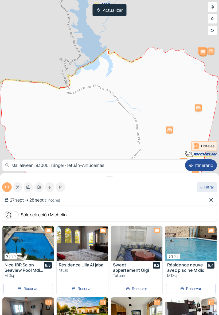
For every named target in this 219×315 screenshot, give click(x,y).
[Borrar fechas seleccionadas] (212, 200)
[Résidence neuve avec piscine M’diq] (191, 243)
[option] (7, 187)
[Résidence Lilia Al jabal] (82, 243)
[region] (28, 243)
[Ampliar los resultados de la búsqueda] (109, 176)
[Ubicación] (212, 30)
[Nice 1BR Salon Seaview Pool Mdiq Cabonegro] (28, 243)
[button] (198, 107)
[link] (204, 146)
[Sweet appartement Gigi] (136, 243)
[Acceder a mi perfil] (212, 7)
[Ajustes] (212, 18)
